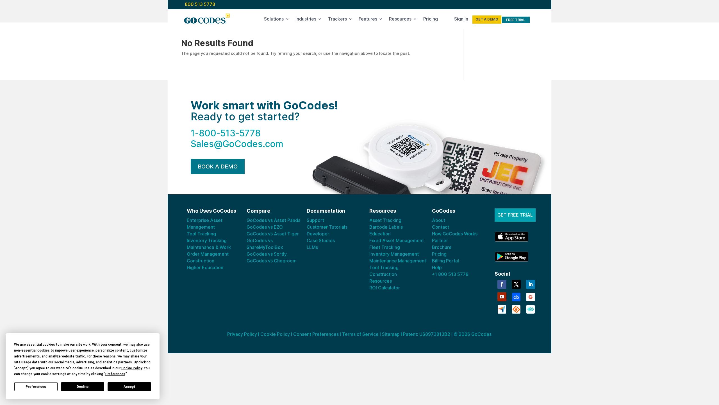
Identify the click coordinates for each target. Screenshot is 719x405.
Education (380, 234)
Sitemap (391, 334)
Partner (440, 240)
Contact (440, 227)
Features (368, 20)
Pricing (430, 20)
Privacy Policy (242, 334)
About (438, 220)
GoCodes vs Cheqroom (272, 261)
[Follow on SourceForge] (516, 309)
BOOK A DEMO (218, 166)
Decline (82, 387)
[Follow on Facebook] (501, 284)
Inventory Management (394, 254)
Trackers (337, 20)
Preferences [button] (115, 374)
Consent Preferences (316, 334)
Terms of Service (360, 334)
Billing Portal (445, 261)
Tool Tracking (201, 234)
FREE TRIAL (515, 20)
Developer (318, 234)
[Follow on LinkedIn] (530, 284)
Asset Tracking (385, 220)
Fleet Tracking (384, 247)
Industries (305, 20)
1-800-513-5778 (226, 133)
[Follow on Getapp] (530, 309)
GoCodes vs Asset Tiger (273, 234)
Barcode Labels (386, 227)
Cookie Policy (275, 334)
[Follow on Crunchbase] (516, 296)
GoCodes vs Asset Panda (274, 220)
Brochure (442, 247)
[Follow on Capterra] (502, 309)
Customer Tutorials (327, 227)
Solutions (274, 20)
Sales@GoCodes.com (237, 143)
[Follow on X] (516, 284)
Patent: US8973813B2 (426, 334)
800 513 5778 (200, 4)
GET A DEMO (486, 19)
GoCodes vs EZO (265, 227)
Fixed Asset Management (396, 240)
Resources (400, 20)
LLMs (312, 247)
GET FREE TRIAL (515, 215)
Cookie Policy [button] (131, 368)
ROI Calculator (384, 288)
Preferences (36, 387)
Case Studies (321, 240)
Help (437, 267)
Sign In (461, 20)
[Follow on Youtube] (501, 296)
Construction (200, 261)
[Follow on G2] (530, 296)
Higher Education (205, 267)
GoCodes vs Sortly (267, 254)
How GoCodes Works (454, 234)
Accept (129, 387)
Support (315, 220)
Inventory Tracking (207, 240)
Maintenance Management (397, 261)
